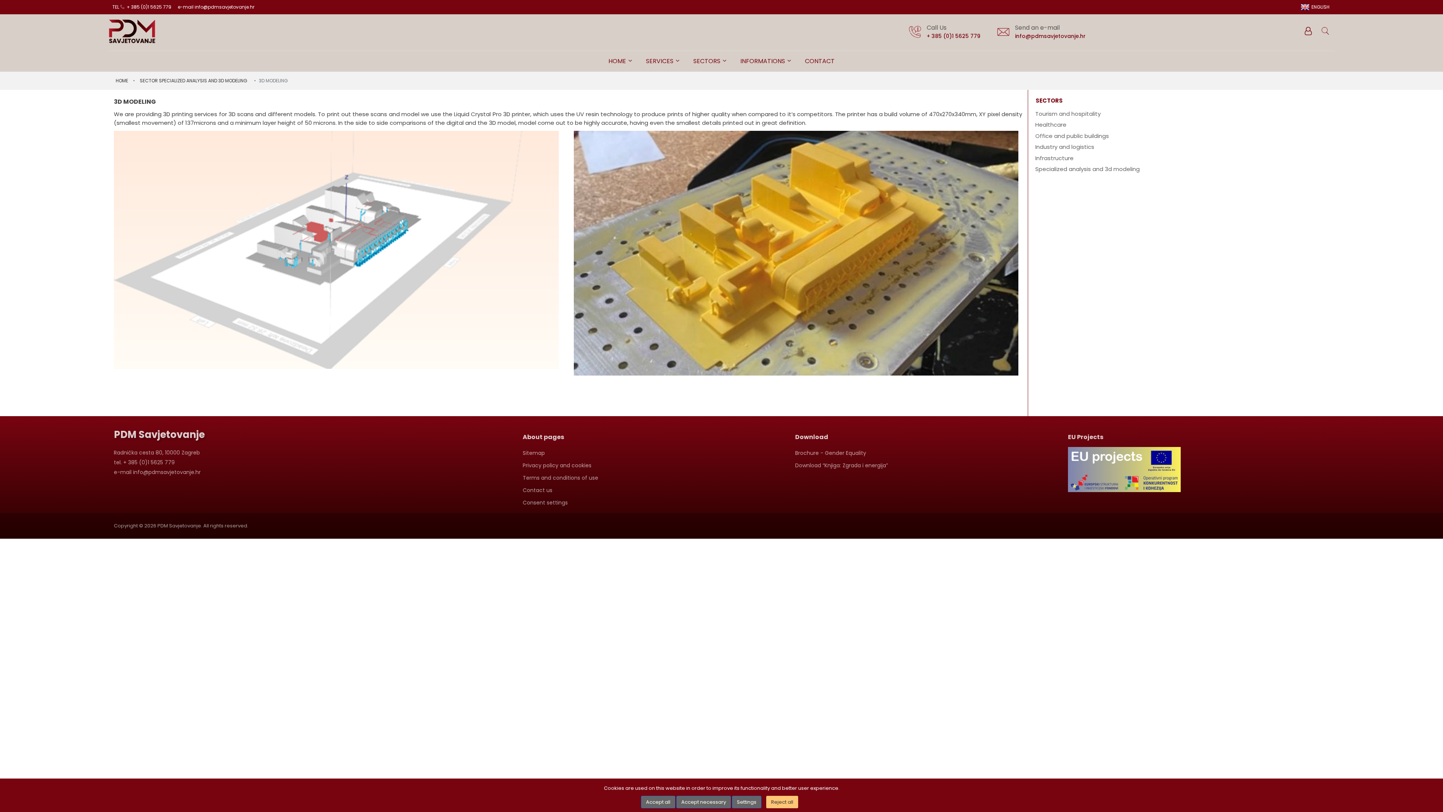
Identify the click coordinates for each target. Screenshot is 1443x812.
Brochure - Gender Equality (830, 453)
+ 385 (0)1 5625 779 (953, 36)
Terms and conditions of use (560, 478)
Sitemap (534, 453)
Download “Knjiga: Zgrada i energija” (841, 465)
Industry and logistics (1064, 147)
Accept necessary (703, 802)
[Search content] (1326, 31)
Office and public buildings (1072, 136)
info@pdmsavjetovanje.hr (1050, 36)
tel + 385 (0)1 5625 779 (141, 7)
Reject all (782, 802)
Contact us (537, 490)
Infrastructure (1054, 158)
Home (618, 61)
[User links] (1308, 31)
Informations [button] (763, 61)
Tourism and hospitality (1068, 114)
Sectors (707, 61)
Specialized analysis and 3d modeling (1087, 169)
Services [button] (660, 61)
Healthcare (1050, 125)
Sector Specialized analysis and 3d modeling (193, 80)
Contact (820, 61)
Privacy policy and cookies (557, 465)
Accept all (658, 802)
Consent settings (545, 502)
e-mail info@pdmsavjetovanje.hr (216, 7)
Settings (746, 802)
